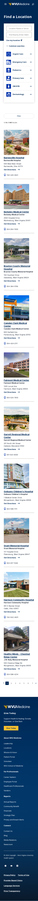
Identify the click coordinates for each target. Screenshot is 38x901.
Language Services (12, 886)
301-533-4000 (12, 455)
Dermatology (15, 94)
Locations (8, 748)
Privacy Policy (9, 875)
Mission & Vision (10, 752)
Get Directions (10, 170)
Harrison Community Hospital (19, 600)
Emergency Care (16, 62)
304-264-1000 (12, 229)
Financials (8, 811)
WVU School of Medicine (13, 766)
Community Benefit (11, 806)
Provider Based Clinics (13, 880)
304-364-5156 (12, 286)
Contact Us (8, 831)
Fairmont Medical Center (16, 380)
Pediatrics (14, 70)
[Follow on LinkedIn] (17, 865)
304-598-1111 (12, 509)
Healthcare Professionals (14, 786)
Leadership (8, 743)
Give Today (11, 728)
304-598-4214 (12, 674)
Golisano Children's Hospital (18, 491)
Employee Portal (10, 782)
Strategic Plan (9, 815)
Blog (5, 835)
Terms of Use (23, 875)
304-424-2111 (12, 343)
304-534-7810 (12, 398)
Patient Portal (9, 757)
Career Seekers (10, 777)
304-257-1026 (12, 563)
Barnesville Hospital (14, 157)
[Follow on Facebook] (5, 865)
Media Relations (10, 840)
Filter (19, 116)
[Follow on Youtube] (11, 865)
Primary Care (15, 78)
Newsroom (8, 844)
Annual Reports (10, 802)
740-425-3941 (12, 175)
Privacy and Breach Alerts (14, 820)
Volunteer (8, 761)
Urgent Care (15, 54)
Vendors (7, 790)
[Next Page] (36, 683)
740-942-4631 (12, 617)
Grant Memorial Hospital (16, 545)
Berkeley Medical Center (16, 212)
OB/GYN (14, 86)
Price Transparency (12, 891)
